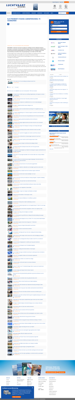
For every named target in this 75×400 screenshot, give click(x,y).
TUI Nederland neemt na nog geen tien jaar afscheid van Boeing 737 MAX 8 (27, 319)
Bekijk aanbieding (16, 396)
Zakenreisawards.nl (52, 394)
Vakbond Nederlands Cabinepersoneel (20, 380)
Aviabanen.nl (51, 388)
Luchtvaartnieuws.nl (52, 379)
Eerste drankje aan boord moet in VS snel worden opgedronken (25, 163)
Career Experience (26, 13)
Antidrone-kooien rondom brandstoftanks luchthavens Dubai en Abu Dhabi (27, 184)
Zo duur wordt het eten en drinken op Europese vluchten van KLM (25, 340)
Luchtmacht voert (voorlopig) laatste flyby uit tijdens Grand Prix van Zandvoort (28, 238)
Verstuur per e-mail (12, 90)
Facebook (30, 383)
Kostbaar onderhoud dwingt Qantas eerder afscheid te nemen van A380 (26, 129)
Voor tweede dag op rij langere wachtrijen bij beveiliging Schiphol (25, 143)
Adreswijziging (40, 383)
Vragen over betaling (42, 381)
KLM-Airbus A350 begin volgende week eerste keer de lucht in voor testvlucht (28, 122)
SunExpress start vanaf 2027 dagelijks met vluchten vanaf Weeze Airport (27, 132)
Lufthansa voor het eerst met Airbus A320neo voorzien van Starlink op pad (27, 291)
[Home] (15, 6)
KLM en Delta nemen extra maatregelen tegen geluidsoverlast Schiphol (26, 329)
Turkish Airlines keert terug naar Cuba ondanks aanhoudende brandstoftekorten (28, 287)
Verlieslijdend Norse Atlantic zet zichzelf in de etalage (23, 258)
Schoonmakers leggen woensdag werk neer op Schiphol (23, 326)
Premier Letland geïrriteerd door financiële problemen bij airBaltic (25, 98)
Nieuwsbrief (31, 379)
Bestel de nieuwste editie (52, 372)
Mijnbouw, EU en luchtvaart (56, 122)
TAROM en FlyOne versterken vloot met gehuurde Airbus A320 (25, 277)
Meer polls (51, 149)
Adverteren (8, 381)
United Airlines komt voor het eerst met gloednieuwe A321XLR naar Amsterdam (28, 115)
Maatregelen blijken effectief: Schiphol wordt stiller (22, 333)
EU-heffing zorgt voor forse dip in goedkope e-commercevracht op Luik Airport (28, 353)
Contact (7, 379)
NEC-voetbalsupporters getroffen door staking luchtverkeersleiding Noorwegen (28, 215)
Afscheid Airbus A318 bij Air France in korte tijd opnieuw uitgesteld (25, 336)
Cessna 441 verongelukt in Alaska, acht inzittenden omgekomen (25, 255)
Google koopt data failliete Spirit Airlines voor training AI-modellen (25, 343)
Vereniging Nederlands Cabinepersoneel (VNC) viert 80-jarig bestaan (26, 146)
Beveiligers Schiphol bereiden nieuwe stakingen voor (23, 105)
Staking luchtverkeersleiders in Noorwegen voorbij (22, 194)
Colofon (7, 384)
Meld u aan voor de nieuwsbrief (23, 90)
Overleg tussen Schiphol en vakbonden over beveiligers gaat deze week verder (28, 167)
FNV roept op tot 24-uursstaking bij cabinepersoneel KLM (24, 81)
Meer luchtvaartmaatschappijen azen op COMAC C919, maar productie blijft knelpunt (29, 218)
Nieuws (8, 13)
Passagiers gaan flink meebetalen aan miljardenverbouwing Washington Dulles (28, 284)
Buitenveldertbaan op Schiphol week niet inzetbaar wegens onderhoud (26, 170)
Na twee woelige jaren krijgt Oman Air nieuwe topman (23, 270)
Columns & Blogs (16, 13)
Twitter (30, 381)
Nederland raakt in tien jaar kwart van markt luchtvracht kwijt (24, 180)
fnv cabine (16, 87)
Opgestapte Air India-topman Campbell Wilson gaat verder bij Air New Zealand (28, 299)
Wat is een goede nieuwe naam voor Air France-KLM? (58, 134)
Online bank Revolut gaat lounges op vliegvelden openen (23, 346)
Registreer (61, 2)
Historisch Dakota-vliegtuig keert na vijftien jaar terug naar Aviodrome (26, 242)
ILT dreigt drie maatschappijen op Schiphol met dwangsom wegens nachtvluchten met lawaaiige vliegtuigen (58, 85)
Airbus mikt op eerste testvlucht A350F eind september (23, 309)
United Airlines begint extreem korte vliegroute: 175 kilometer (25, 222)
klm (9, 87)
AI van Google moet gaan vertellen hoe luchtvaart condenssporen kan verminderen (28, 252)
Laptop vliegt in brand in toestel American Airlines (22, 228)
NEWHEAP (19, 384)
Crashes (60, 74)
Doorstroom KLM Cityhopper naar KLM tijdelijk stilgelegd (24, 245)
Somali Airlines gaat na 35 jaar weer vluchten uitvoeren (23, 306)
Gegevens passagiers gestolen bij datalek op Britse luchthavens (25, 119)
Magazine (34, 13)
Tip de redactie (34, 90)
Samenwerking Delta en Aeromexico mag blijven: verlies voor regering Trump (27, 208)
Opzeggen (40, 384)
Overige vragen (41, 386)
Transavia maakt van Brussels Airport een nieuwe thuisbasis (24, 262)
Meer (52, 13)
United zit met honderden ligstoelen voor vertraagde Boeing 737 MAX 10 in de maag (29, 205)
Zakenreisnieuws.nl (52, 381)
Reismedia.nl (51, 386)
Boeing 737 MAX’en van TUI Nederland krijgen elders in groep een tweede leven (28, 266)
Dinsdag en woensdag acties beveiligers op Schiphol (23, 211)
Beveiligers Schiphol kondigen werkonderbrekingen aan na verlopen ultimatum (27, 303)
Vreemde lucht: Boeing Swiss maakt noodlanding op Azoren (24, 201)
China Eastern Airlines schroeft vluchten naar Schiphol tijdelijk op (25, 281)
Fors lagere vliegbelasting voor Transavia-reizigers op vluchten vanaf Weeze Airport (29, 112)
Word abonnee (61, 372)
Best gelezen (51, 74)
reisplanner (46, 13)
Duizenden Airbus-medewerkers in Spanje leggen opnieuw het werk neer (27, 136)
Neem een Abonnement (42, 379)
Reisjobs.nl (51, 389)
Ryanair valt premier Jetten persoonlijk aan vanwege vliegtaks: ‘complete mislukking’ (29, 177)
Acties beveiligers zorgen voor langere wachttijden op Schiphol (25, 191)
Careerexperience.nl (52, 392)
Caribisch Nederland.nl (53, 391)
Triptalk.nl (50, 383)
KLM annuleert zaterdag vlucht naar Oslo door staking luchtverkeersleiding (27, 232)
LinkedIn (30, 384)
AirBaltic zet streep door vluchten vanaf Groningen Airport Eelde (25, 139)
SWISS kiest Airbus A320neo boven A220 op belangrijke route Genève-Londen (28, 313)
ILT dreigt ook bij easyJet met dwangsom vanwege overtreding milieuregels (27, 125)
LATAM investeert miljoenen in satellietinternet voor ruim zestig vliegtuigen (27, 102)
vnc (12, 87)
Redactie (7, 383)
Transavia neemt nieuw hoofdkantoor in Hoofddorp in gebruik (24, 198)
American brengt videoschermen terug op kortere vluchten (24, 316)
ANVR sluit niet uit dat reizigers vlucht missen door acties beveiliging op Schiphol (28, 235)
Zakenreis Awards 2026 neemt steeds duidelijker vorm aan (24, 173)
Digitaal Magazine (55, 2)
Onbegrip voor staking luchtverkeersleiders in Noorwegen (24, 248)
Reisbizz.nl (51, 384)
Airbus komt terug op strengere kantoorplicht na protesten (24, 225)
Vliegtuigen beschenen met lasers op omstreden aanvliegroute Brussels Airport (28, 349)
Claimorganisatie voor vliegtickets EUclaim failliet (22, 187)
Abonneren (39, 13)
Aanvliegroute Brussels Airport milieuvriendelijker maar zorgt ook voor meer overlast (29, 323)
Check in (66, 2)
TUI (17, 382)
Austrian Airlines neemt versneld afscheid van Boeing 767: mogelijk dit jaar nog (28, 108)
